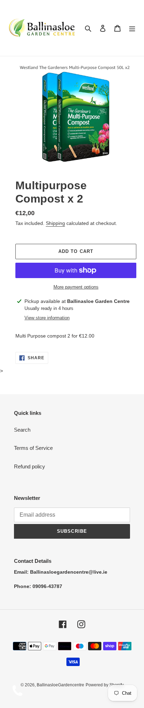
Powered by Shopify (105, 684)
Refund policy (29, 466)
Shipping (55, 223)
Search (22, 430)
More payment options (76, 287)
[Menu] (132, 28)
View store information (47, 317)
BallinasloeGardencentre (60, 684)
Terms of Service (33, 448)
